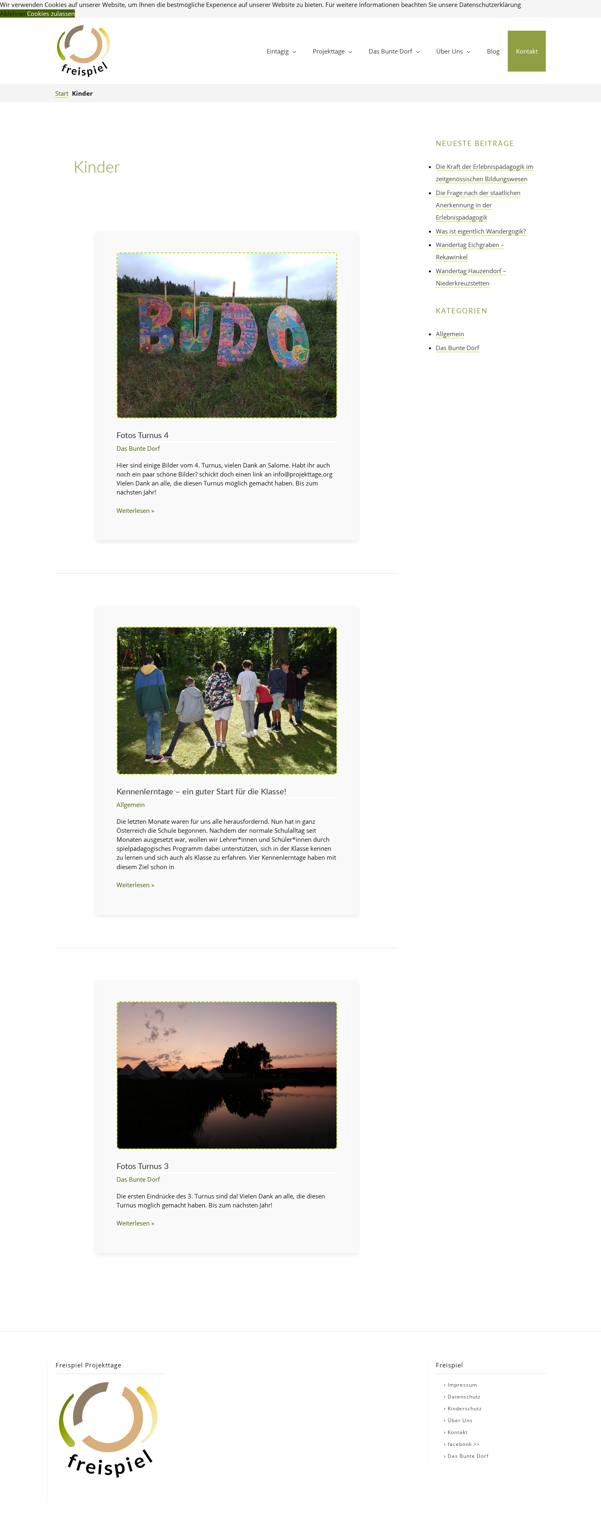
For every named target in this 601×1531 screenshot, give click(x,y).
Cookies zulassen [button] (51, 13)
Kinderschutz (465, 1408)
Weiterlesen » (135, 510)
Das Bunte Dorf (138, 448)
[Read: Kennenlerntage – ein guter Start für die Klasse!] (227, 700)
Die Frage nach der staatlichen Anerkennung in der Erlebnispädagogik (478, 205)
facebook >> (464, 1444)
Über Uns (460, 1420)
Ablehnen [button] (13, 13)
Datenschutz (464, 1396)
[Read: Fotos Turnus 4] (227, 334)
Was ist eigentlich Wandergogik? (481, 231)
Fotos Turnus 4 (143, 436)
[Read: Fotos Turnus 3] (227, 1074)
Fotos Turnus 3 (143, 1166)
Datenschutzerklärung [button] (490, 4)
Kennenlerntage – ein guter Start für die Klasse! (201, 792)
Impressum (462, 1384)
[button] (281, 51)
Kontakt (458, 1432)
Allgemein (131, 804)
